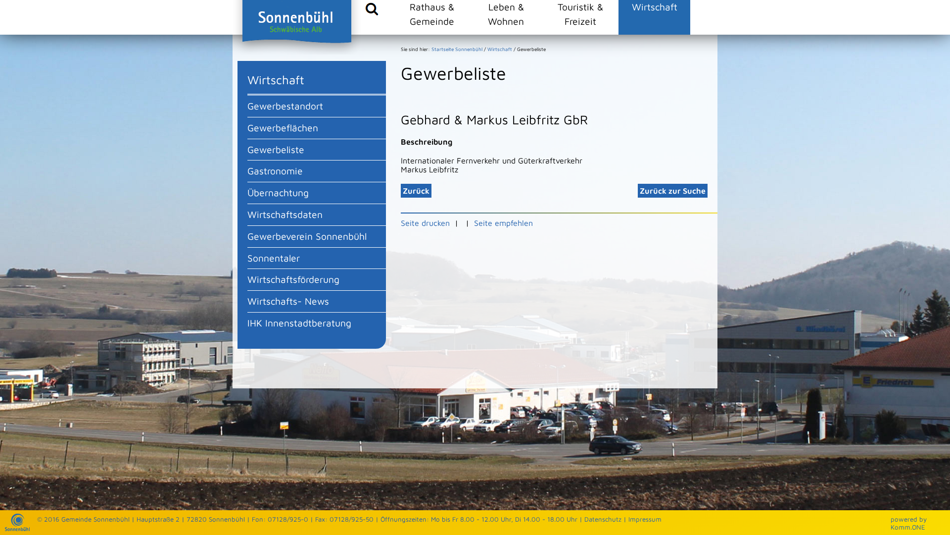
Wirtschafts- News (288, 301)
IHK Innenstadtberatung (299, 322)
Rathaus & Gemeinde (432, 14)
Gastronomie (275, 170)
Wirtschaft (654, 6)
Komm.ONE (908, 527)
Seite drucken (425, 222)
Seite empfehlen (503, 222)
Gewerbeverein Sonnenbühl (307, 236)
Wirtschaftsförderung (293, 279)
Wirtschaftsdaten (285, 214)
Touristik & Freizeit (580, 14)
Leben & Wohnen (506, 14)
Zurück (416, 190)
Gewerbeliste (275, 149)
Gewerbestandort (285, 105)
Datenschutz (602, 519)
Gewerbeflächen (282, 127)
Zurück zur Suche (673, 190)
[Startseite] (17, 529)
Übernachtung (278, 192)
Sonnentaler (273, 258)
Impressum (645, 519)
